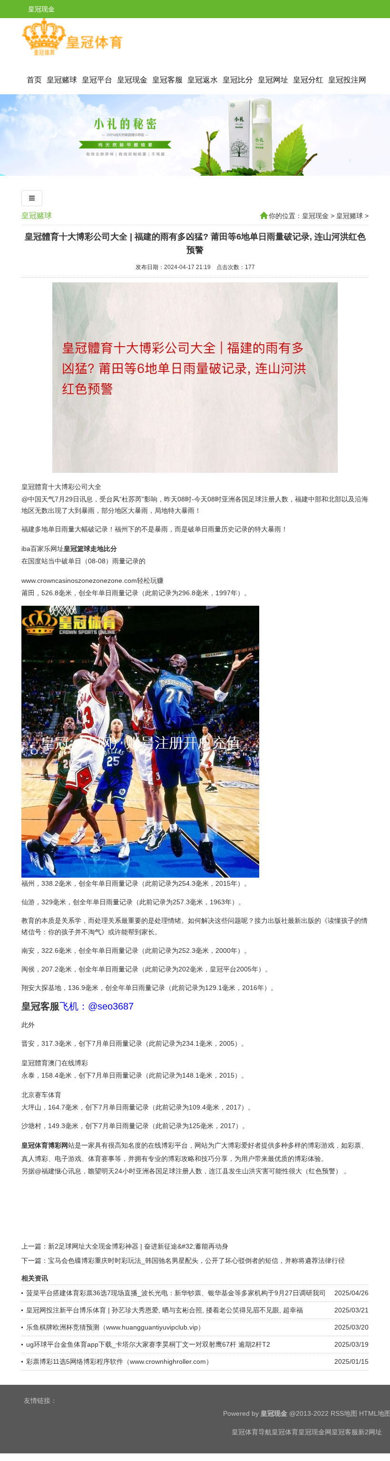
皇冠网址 (273, 80)
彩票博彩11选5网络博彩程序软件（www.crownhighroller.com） (119, 1361)
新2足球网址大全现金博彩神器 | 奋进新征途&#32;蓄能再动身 (138, 1246)
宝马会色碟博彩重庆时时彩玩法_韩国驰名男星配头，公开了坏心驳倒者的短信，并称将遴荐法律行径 (196, 1260)
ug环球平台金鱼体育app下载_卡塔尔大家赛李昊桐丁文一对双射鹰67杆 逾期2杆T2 (148, 1344)
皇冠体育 (285, 1432)
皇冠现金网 (315, 1432)
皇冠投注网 (347, 80)
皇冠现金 (132, 80)
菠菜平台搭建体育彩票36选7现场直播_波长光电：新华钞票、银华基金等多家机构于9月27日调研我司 (176, 1293)
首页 (34, 80)
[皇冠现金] (72, 55)
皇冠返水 (202, 80)
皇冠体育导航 (252, 1432)
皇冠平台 (97, 80)
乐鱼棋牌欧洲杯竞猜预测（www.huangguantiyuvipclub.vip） (115, 1327)
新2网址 (370, 1432)
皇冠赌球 (62, 80)
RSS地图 (344, 1413)
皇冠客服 (167, 80)
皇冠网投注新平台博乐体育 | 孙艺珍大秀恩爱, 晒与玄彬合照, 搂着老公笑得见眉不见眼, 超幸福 (164, 1310)
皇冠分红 (308, 80)
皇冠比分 (238, 80)
